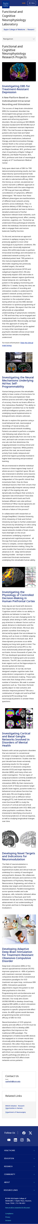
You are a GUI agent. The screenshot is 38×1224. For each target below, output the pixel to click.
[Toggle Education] (34, 1158)
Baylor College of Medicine (14, 29)
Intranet (8, 1220)
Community (9, 1174)
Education (9, 1158)
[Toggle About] (34, 1182)
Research (31, 29)
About (7, 1182)
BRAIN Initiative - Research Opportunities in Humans (14, 1107)
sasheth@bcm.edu (12, 1081)
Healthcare (9, 1150)
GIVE (23, 3)
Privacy (7, 1217)
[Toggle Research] (34, 1166)
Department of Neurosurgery (15, 1112)
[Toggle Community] (34, 1174)
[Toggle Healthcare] (34, 1150)
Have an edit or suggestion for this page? (17, 1207)
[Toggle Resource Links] (34, 1190)
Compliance (9, 1214)
